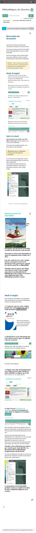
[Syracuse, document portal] (18, 10)
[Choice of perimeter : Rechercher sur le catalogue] (5, 15)
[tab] (4, 507)
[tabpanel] (18, 513)
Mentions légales (18, 520)
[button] (29, 2)
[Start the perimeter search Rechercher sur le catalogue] (31, 15)
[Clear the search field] (28, 15)
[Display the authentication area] (7, 2)
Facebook (19, 512)
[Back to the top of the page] (32, 500)
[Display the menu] (2, 2)
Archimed (12, 530)
